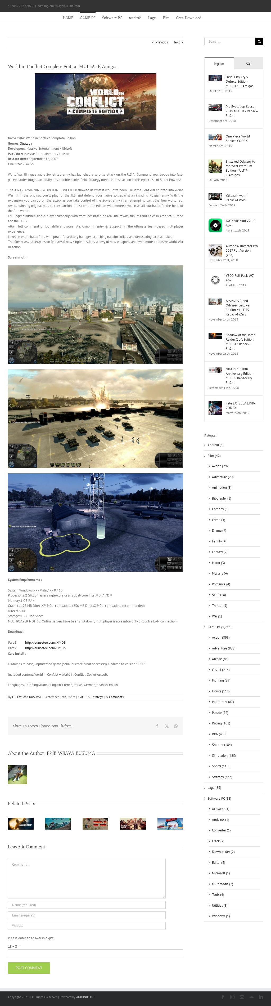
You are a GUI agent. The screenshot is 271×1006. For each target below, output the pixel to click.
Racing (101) (221, 723)
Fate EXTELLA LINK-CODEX (240, 405)
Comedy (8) (220, 509)
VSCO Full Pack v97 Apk (240, 277)
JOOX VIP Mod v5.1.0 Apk (240, 223)
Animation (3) (222, 487)
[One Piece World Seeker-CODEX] (215, 136)
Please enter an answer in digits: (31, 938)
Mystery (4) (220, 573)
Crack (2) (218, 841)
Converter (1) (221, 830)
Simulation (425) (224, 755)
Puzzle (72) (220, 712)
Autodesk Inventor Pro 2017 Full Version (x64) (242, 250)
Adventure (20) (223, 477)
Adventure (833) (224, 648)
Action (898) (221, 637)
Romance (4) (221, 584)
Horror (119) (221, 691)
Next (176, 42)
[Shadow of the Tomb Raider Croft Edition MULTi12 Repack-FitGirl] (215, 335)
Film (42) (214, 455)
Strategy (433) (222, 777)
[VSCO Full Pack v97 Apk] (215, 276)
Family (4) (219, 541)
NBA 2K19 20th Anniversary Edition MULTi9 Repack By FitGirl (239, 376)
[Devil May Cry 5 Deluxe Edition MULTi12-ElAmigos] (215, 77)
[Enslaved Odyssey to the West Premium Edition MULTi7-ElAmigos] (215, 161)
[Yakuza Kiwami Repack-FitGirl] (215, 196)
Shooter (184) (222, 744)
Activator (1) (220, 809)
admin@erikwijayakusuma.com (59, 6)
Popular (219, 64)
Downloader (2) (223, 851)
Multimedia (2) (222, 884)
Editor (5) (218, 862)
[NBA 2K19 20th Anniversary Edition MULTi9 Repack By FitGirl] (215, 369)
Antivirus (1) (220, 819)
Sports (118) (220, 766)
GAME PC (84, 697)
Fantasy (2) (220, 552)
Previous (162, 42)
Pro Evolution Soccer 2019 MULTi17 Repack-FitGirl (242, 111)
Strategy (26, 143)
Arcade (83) (220, 659)
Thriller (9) (219, 605)
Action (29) (220, 466)
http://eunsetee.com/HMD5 (45, 642)
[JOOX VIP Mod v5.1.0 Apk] (215, 221)
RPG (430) (219, 734)
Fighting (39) (221, 680)
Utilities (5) (220, 905)
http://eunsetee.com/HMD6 (45, 648)
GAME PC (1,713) (219, 627)
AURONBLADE (85, 997)
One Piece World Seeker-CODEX (238, 138)
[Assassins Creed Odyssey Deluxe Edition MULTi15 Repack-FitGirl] (215, 301)
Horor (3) (218, 562)
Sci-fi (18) (219, 595)
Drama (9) (219, 530)
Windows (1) (221, 916)
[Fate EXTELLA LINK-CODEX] (215, 403)
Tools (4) (218, 894)
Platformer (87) (223, 702)
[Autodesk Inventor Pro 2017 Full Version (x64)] (215, 246)
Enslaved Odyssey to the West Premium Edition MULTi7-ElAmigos (240, 168)
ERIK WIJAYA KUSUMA (26, 697)
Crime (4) (218, 520)
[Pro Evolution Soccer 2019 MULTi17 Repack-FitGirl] (215, 107)
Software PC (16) (219, 798)
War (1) (217, 616)
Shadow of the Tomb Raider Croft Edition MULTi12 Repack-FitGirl (240, 342)
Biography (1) (221, 498)
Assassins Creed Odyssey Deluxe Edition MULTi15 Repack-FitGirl (237, 308)
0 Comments (115, 697)
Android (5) (215, 445)
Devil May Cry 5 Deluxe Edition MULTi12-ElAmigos (239, 81)
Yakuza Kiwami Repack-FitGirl (236, 197)
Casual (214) (221, 669)
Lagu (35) (214, 787)
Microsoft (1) (221, 873)
